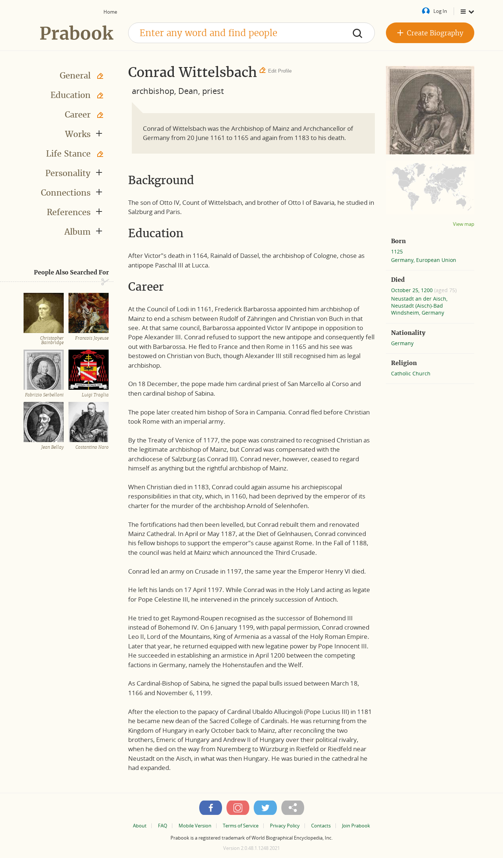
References (69, 212)
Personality (68, 173)
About (140, 825)
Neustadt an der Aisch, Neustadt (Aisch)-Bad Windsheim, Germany (419, 305)
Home (110, 11)
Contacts (321, 825)
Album (77, 232)
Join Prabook (356, 825)
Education (70, 95)
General (75, 75)
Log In (440, 11)
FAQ (162, 825)
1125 (397, 251)
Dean (188, 90)
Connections (66, 193)
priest (213, 90)
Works (78, 134)
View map (463, 224)
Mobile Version (195, 825)
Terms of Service (240, 825)
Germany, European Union (423, 259)
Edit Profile (280, 71)
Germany (402, 343)
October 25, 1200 (412, 290)
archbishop (153, 90)
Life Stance (68, 154)
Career (78, 115)
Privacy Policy (285, 825)
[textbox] (251, 32)
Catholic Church (410, 373)
